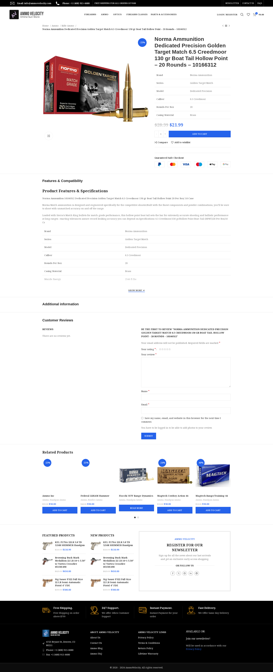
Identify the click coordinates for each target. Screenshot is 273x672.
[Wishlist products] (248, 14)
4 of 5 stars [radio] (167, 349)
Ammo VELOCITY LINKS (152, 632)
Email (145, 404)
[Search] (242, 14)
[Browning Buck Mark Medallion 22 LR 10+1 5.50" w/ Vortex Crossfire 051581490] (47, 564)
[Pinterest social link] (184, 573)
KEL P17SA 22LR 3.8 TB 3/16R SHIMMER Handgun (70, 544)
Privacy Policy (146, 637)
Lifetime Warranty (148, 653)
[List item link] (61, 650)
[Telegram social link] (196, 573)
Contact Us (96, 642)
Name (145, 391)
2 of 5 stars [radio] (162, 349)
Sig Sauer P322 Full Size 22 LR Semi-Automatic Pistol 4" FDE (69, 582)
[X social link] (178, 573)
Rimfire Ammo (95, 499)
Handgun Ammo (58, 499)
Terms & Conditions (149, 642)
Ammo (55, 25)
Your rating (148, 349)
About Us (95, 637)
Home (45, 25)
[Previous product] (222, 25)
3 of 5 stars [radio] (165, 349)
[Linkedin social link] (190, 573)
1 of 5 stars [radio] (160, 349)
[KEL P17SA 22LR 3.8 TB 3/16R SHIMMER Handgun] (47, 546)
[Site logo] (26, 14)
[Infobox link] (64, 612)
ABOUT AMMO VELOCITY (104, 632)
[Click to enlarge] (49, 136)
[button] (59, 510)
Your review (149, 354)
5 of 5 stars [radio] (169, 349)
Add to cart (199, 133)
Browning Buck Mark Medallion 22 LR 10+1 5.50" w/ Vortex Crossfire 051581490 (70, 562)
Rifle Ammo (68, 25)
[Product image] (59, 475)
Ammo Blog (96, 648)
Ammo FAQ (96, 653)
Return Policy (145, 648)
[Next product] (229, 25)
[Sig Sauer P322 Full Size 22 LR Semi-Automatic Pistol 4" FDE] (47, 584)
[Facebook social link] (172, 573)
